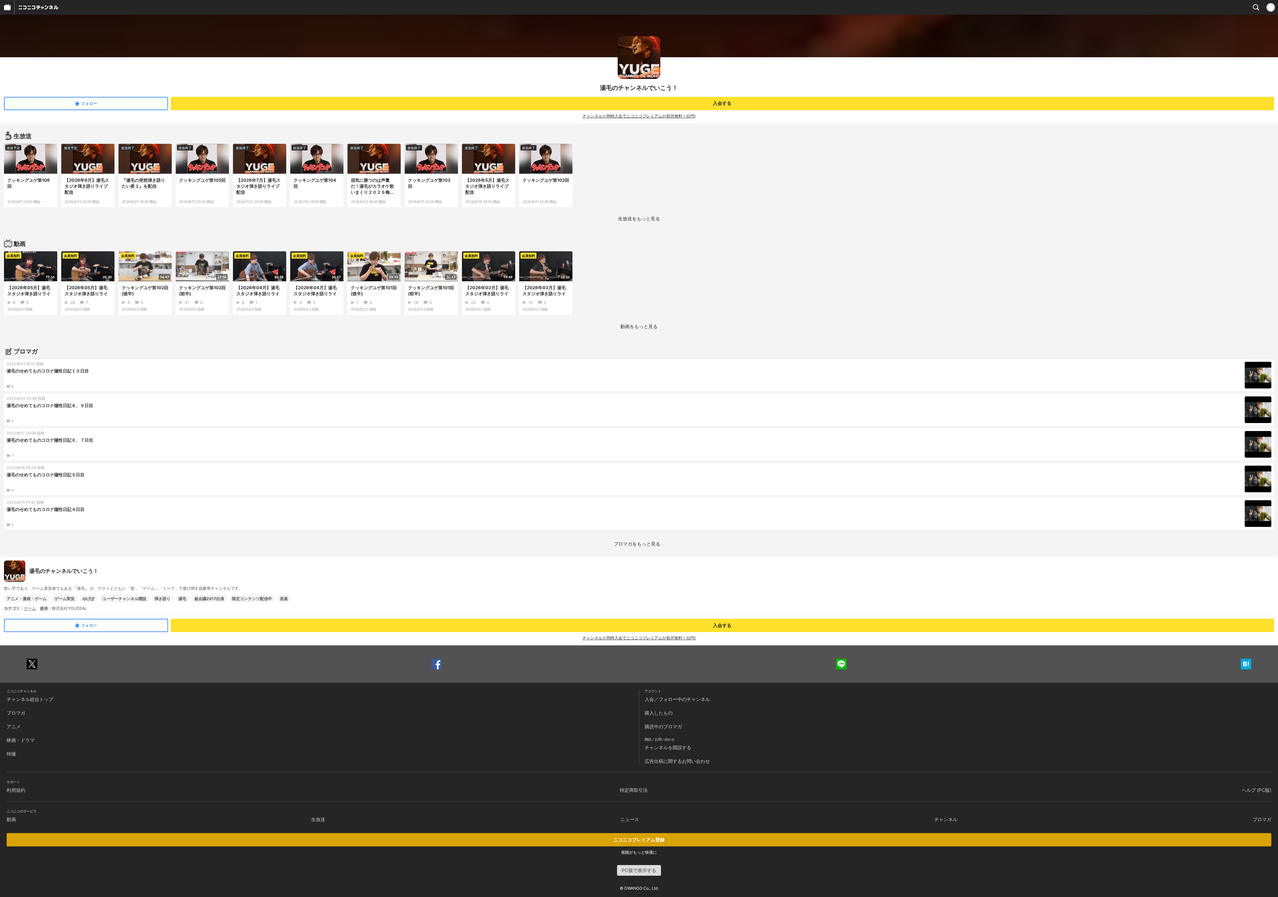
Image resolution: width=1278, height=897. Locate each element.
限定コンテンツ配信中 (252, 598)
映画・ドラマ (21, 740)
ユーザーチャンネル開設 (124, 598)
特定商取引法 (634, 790)
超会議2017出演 (209, 598)
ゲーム (30, 608)
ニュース (629, 819)
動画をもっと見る (639, 326)
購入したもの (659, 713)
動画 (11, 819)
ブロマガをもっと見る (637, 544)
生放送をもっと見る (639, 218)
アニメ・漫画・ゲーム (27, 598)
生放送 (318, 819)
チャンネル (946, 819)
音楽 (284, 598)
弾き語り (162, 598)
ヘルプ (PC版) (1256, 790)
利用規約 (16, 790)
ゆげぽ (89, 598)
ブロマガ (16, 713)
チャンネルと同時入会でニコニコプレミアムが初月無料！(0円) (639, 115)
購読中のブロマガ (663, 726)
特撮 (11, 754)
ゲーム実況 (65, 598)
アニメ (14, 726)
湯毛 (182, 598)
